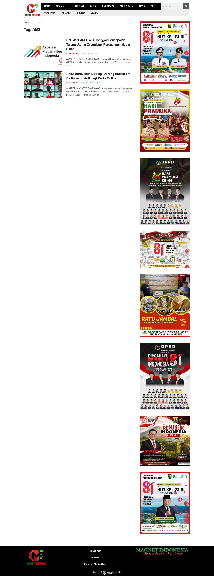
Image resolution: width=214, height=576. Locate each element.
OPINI (153, 6)
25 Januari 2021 (89, 82)
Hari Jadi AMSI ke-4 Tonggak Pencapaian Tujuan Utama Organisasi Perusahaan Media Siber (98, 44)
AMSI (38, 22)
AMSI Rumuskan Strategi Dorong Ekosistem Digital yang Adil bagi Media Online (98, 75)
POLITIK (81, 13)
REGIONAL (61, 6)
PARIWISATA (108, 6)
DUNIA (93, 6)
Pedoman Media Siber (95, 564)
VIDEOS (94, 13)
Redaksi (95, 557)
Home (26, 22)
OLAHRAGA (49, 13)
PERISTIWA (125, 6)
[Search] (186, 6)
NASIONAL (79, 6)
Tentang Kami (95, 551)
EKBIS (142, 6)
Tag (32, 22)
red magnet (74, 53)
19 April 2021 (87, 53)
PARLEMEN (66, 13)
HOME (47, 6)
